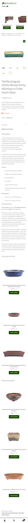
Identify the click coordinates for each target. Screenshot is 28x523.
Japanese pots (10, 33)
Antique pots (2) (20, 25)
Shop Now (6, 27)
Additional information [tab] (7, 129)
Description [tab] (4, 125)
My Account (4, 520)
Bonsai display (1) (6, 25)
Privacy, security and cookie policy (10, 513)
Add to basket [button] (14, 292)
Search (14, 520)
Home (4, 33)
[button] (4, 6)
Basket (21, 519)
